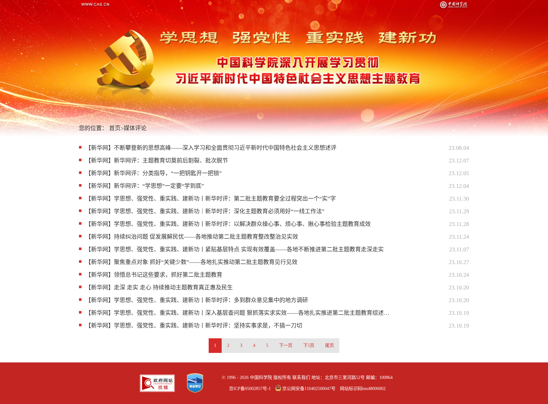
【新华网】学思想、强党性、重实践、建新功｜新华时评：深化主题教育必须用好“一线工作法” (204, 211)
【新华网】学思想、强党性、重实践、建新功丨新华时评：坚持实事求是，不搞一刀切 (193, 325)
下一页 (285, 345)
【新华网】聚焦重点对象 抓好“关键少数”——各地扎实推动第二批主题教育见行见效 (191, 262)
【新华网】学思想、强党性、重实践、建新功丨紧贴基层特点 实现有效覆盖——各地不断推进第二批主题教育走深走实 (234, 249)
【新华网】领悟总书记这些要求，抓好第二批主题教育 (153, 275)
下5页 (308, 345)
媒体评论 (135, 128)
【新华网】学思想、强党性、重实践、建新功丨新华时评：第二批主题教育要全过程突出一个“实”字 (210, 198)
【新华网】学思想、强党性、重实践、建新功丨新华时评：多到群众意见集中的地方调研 (196, 300)
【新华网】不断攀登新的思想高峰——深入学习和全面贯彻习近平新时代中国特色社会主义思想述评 (210, 148)
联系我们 (301, 377)
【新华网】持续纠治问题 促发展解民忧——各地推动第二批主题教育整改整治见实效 (191, 237)
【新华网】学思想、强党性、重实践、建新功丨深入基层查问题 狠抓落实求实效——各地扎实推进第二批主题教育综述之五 (238, 313)
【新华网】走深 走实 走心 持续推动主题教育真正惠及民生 (159, 287)
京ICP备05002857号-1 (250, 388)
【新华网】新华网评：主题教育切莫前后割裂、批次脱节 (156, 160)
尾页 (329, 345)
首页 (115, 128)
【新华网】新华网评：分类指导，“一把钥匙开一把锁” (153, 173)
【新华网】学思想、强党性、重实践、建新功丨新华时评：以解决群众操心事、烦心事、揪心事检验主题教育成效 (228, 224)
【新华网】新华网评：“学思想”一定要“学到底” (144, 186)
